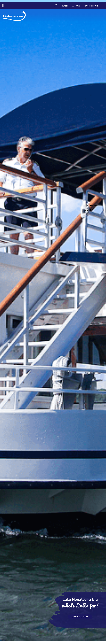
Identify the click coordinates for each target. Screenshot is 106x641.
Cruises (65, 6)
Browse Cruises (80, 617)
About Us (76, 6)
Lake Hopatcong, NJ (93, 210)
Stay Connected (91, 6)
